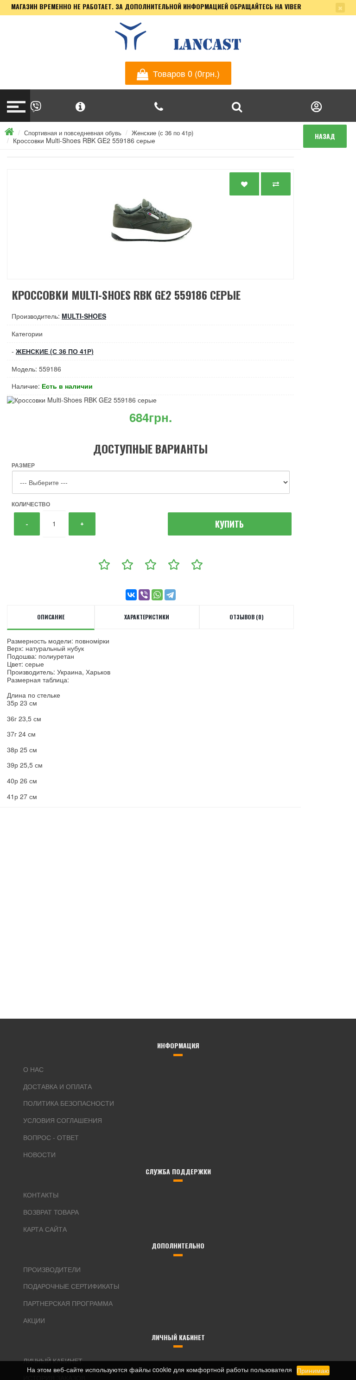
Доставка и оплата (57, 1086)
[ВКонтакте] (131, 594)
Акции (34, 1320)
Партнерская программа (68, 1303)
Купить (229, 524)
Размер (23, 465)
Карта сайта (45, 1229)
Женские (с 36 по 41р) (162, 132)
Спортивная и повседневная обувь (72, 132)
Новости (39, 1154)
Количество (31, 504)
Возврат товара (51, 1211)
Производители (52, 1269)
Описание (50, 617)
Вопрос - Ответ (51, 1137)
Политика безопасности (68, 1103)
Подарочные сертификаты (71, 1286)
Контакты (40, 1194)
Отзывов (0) (246, 617)
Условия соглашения (62, 1120)
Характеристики (146, 617)
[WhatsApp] (157, 594)
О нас (33, 1069)
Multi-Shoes (84, 316)
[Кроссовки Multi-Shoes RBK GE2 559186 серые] (150, 224)
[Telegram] (170, 594)
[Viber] (144, 594)
